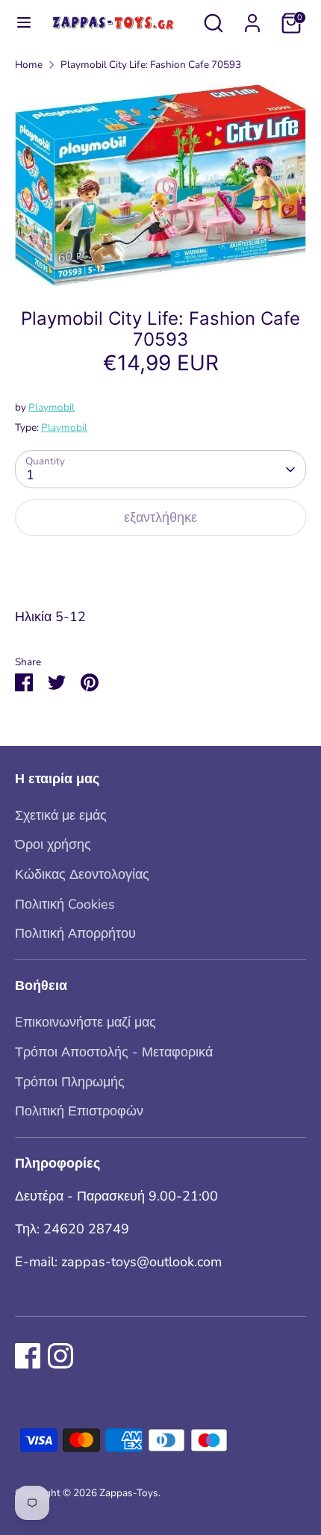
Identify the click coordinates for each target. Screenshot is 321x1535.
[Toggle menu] (17, 22)
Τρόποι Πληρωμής (70, 1082)
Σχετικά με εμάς (61, 815)
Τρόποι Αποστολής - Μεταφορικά (114, 1052)
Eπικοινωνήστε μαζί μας (85, 1022)
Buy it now (160, 564)
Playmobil (51, 407)
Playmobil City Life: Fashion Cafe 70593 (150, 64)
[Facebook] (27, 1356)
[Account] (252, 19)
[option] (160, 185)
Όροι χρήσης (53, 844)
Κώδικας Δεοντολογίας (82, 874)
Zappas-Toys (128, 1493)
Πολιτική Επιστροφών (79, 1111)
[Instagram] (60, 1356)
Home (29, 64)
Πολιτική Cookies (65, 904)
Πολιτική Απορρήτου (75, 933)
